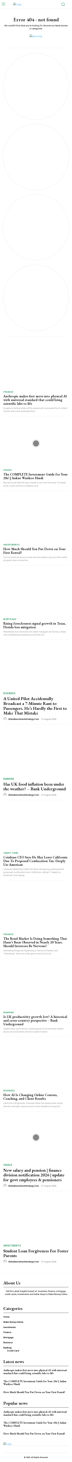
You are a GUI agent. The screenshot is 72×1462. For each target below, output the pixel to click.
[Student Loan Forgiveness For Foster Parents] (36, 1218)
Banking (8, 779)
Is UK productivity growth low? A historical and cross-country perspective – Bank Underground (35, 1020)
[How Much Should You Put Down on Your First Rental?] (36, 518)
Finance (8, 392)
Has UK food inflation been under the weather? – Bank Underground (34, 786)
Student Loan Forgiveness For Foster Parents (35, 1253)
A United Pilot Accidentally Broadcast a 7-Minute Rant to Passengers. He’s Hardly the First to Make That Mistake (35, 706)
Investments (11, 545)
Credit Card (10, 853)
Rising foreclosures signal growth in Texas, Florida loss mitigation (34, 625)
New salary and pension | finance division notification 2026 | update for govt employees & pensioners (33, 1175)
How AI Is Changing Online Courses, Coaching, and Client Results (30, 1097)
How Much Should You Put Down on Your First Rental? (34, 551)
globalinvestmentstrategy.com (23, 719)
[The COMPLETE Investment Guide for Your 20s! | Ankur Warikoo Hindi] (36, 443)
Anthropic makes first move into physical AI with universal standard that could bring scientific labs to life (35, 400)
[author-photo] (5, 719)
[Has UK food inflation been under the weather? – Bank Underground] (36, 751)
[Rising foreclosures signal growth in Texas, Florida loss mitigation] (36, 592)
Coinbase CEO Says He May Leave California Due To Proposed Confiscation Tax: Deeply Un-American (35, 861)
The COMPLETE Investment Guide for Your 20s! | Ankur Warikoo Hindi (35, 476)
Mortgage (9, 619)
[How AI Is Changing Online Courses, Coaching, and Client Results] (36, 1064)
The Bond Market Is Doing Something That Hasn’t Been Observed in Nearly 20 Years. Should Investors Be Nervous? (35, 942)
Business (9, 693)
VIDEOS (7, 470)
